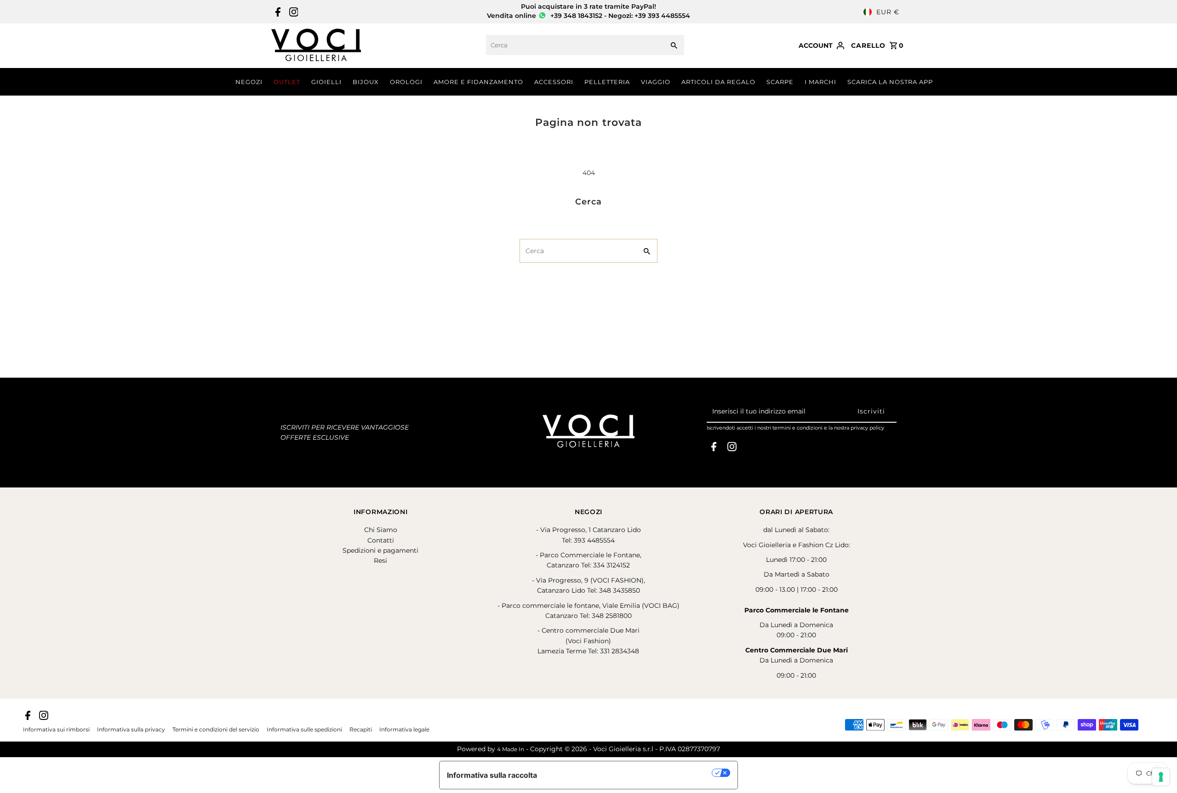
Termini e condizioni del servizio (215, 729)
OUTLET (287, 81)
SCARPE (780, 81)
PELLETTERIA (607, 81)
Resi (380, 560)
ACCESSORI (553, 81)
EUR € (887, 12)
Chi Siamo (380, 530)
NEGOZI (249, 81)
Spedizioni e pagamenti (380, 550)
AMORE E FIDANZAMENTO (478, 81)
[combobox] (574, 45)
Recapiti (360, 729)
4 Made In (510, 749)
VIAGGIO (655, 81)
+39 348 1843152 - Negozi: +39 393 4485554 (619, 15)
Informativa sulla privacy (131, 729)
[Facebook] (276, 12)
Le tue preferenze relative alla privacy (629, 772)
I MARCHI (820, 81)
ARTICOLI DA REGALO (718, 81)
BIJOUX (366, 81)
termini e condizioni (797, 428)
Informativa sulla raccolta (492, 775)
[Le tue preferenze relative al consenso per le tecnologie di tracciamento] (1161, 777)
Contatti (380, 540)
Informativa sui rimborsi (56, 729)
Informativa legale (404, 729)
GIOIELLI (326, 81)
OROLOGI (406, 81)
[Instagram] (292, 12)
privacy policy (867, 428)
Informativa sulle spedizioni (304, 729)
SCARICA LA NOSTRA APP (890, 81)
